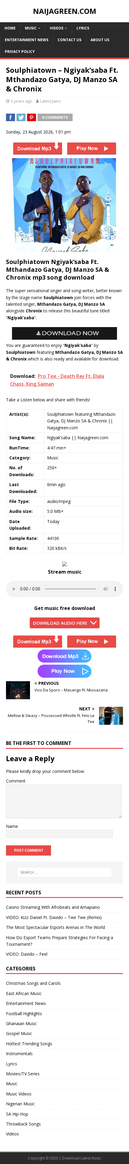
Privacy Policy (20, 51)
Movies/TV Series (23, 1074)
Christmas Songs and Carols (33, 983)
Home (10, 28)
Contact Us (69, 39)
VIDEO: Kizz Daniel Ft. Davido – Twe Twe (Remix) (54, 917)
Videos (56, 28)
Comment (16, 781)
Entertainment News (26, 39)
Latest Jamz (50, 101)
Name (12, 826)
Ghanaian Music (21, 1023)
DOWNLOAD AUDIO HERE (60, 623)
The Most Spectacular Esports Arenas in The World (55, 927)
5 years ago (21, 101)
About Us (100, 39)
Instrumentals (19, 1053)
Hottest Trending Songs (29, 1043)
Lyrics (82, 28)
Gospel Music (19, 1033)
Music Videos (19, 1094)
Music (31, 28)
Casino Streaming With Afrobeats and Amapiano (53, 907)
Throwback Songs (23, 1124)
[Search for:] (64, 872)
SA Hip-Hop (17, 1114)
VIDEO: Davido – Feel (26, 954)
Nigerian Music (20, 1104)
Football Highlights (24, 1013)
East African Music (24, 993)
